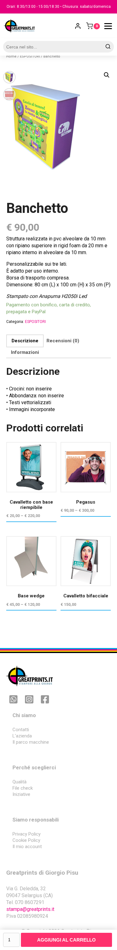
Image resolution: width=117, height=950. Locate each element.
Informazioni (25, 352)
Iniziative (21, 794)
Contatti (20, 729)
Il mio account (27, 846)
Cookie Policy (26, 840)
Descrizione (25, 341)
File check (22, 788)
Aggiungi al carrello (66, 939)
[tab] (25, 340)
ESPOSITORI (30, 56)
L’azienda (22, 736)
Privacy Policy (26, 834)
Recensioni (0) (62, 341)
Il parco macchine (30, 742)
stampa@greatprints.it (30, 909)
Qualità (19, 782)
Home (11, 56)
